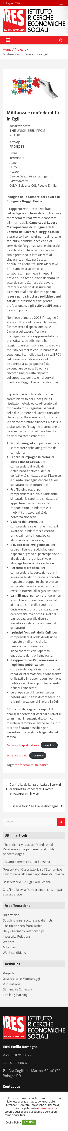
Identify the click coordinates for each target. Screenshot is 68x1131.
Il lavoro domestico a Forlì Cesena (26, 861)
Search (61, 822)
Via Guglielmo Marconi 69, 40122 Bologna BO (31, 1073)
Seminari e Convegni (17, 989)
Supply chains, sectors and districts (28, 920)
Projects (17, 146)
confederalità (24, 765)
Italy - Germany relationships (24, 931)
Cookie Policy (13, 1122)
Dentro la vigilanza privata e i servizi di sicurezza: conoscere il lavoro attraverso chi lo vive (35, 789)
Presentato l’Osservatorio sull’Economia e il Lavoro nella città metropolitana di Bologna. (34, 872)
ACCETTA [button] (29, 1122)
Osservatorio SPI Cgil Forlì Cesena (27, 881)
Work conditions (14, 952)
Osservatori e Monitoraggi (21, 978)
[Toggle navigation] (7, 40)
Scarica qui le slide (17, 755)
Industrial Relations (17, 936)
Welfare (8, 941)
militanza (41, 765)
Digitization (11, 914)
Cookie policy (45, 1108)
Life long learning (15, 994)
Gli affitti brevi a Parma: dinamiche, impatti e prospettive (33, 892)
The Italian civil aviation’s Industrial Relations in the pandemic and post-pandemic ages (28, 849)
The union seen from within (27, 133)
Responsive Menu (61, 3)
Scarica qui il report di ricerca (23, 745)
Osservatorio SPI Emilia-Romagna (34, 806)
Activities (9, 947)
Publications (11, 984)
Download (49, 745)
